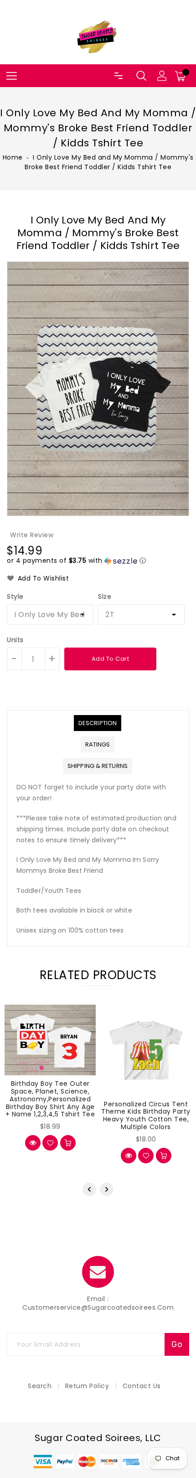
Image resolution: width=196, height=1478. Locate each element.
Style (15, 596)
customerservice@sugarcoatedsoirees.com (98, 1307)
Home (13, 157)
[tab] (97, 723)
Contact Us (142, 1386)
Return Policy (87, 1386)
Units (15, 640)
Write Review (31, 534)
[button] (76, 560)
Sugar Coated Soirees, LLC (98, 1437)
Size (104, 596)
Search (40, 1386)
